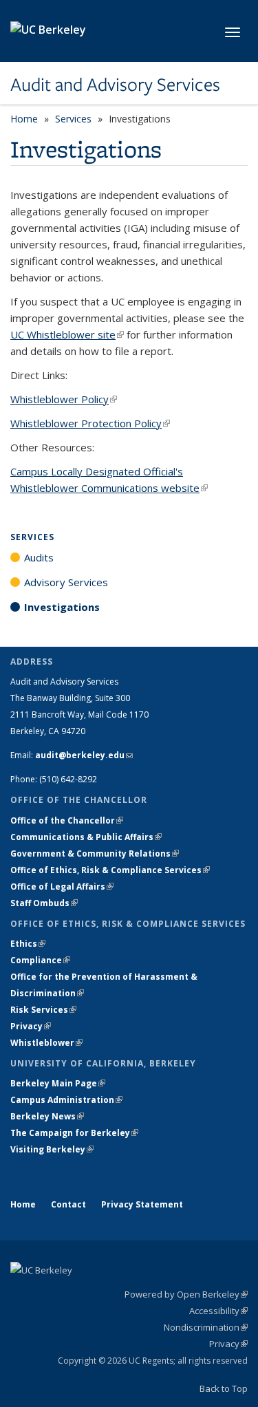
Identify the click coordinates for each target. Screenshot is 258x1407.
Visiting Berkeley (52, 1149)
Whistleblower (46, 1043)
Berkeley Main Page (57, 1083)
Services (73, 118)
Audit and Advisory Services (115, 84)
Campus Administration (66, 1100)
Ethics (27, 943)
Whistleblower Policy (63, 399)
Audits (39, 557)
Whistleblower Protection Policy (90, 423)
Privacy (30, 1026)
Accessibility (218, 1310)
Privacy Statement (142, 1204)
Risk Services (43, 1010)
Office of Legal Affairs (62, 886)
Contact (68, 1204)
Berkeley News (47, 1116)
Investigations (62, 607)
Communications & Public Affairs (86, 837)
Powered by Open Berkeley (186, 1294)
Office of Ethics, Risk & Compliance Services (110, 870)
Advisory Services (66, 582)
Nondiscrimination (206, 1327)
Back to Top (224, 1388)
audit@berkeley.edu (84, 755)
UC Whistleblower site (67, 334)
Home (24, 118)
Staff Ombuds (44, 903)
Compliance (40, 960)
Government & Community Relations (94, 853)
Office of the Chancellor (66, 820)
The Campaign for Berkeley (74, 1133)
